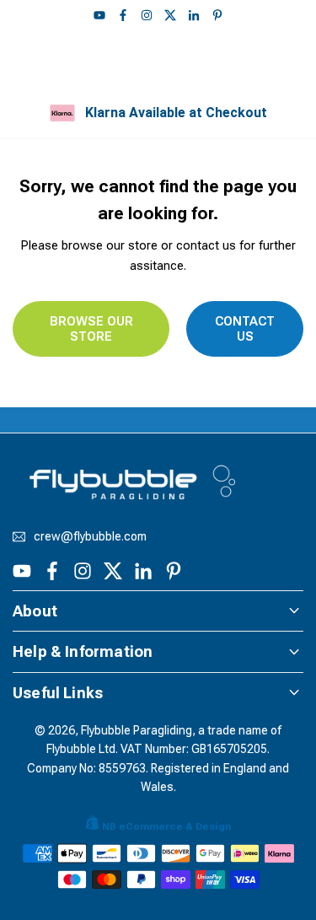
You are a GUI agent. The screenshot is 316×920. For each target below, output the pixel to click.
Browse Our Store (91, 329)
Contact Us (245, 329)
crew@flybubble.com (90, 536)
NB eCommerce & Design (166, 826)
